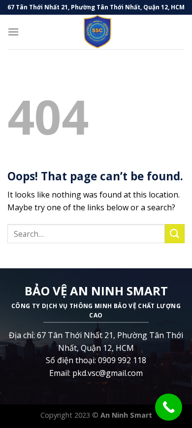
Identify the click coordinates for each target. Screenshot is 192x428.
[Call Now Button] (168, 407)
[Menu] (13, 32)
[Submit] (175, 233)
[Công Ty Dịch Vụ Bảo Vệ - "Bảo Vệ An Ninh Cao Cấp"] (96, 32)
